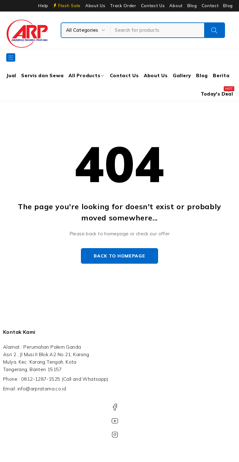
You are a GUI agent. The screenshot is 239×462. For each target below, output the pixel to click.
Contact (210, 5)
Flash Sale (69, 5)
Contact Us (153, 5)
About (175, 5)
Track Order (123, 5)
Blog (192, 5)
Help (43, 5)
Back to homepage (119, 256)
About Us (95, 5)
